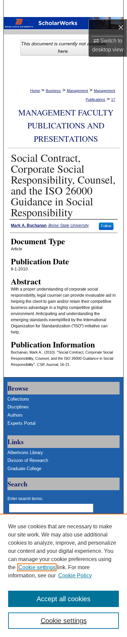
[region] (63, 575)
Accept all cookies (63, 599)
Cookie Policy (75, 575)
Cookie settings (37, 567)
